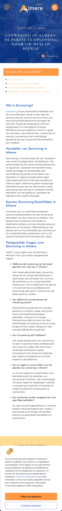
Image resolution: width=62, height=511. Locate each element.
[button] (54, 7)
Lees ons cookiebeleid (26, 476)
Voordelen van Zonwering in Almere (24, 83)
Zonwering (52, 56)
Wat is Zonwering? (16, 79)
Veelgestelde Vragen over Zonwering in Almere (28, 91)
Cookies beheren (31, 505)
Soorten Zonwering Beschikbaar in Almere (26, 87)
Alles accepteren (31, 496)
